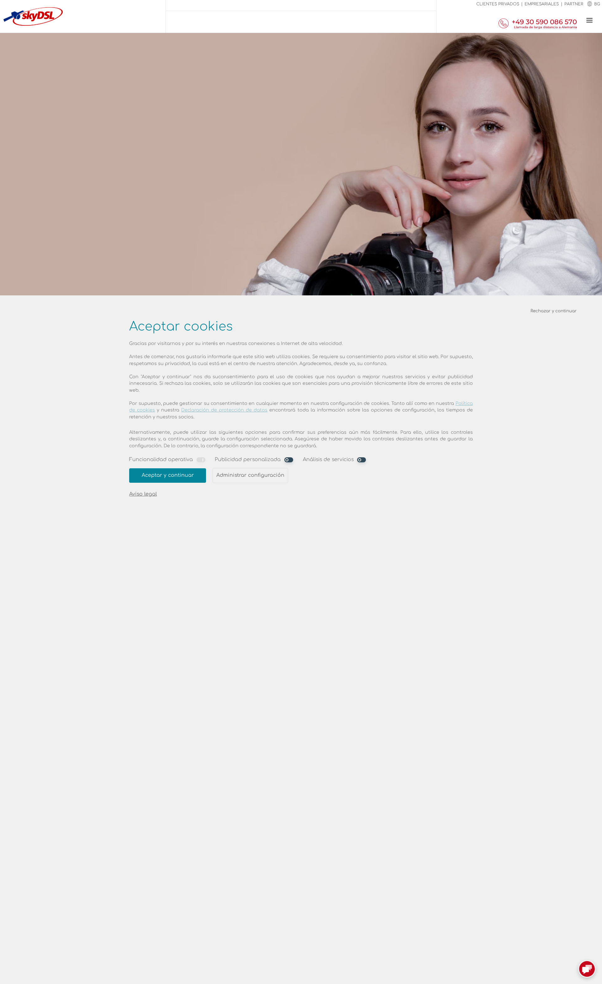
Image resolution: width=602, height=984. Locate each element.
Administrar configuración (250, 475)
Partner (573, 4)
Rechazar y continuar (554, 311)
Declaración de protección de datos (224, 410)
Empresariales (542, 4)
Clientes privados (497, 4)
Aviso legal (143, 494)
